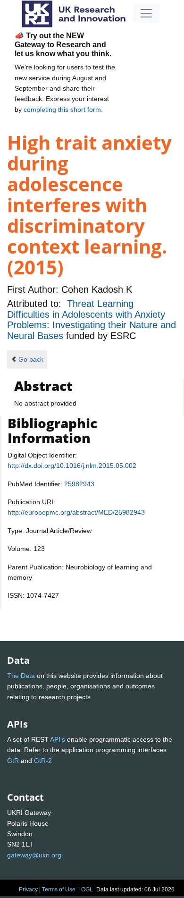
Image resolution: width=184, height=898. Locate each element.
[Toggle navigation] (146, 13)
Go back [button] (30, 359)
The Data (21, 675)
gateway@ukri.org (34, 855)
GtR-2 (43, 760)
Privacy (28, 889)
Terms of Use (58, 889)
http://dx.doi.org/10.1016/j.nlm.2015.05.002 (72, 465)
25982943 (79, 484)
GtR (13, 760)
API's (57, 739)
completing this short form (62, 109)
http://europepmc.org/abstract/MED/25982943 (76, 512)
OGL (87, 889)
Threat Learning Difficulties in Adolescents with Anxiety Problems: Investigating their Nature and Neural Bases (91, 319)
